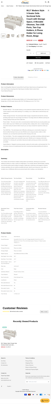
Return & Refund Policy (31, 367)
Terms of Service (29, 365)
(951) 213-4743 (4, 378)
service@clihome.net (6, 380)
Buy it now (38, 57)
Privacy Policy (29, 360)
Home (2, 6)
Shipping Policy (29, 363)
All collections (4, 365)
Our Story (3, 360)
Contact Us (3, 363)
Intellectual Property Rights (32, 369)
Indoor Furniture (9, 6)
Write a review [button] (44, 311)
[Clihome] (25, 2)
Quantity (28, 50)
